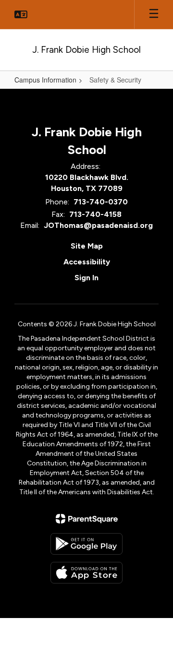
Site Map (87, 245)
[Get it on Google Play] (86, 544)
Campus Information (45, 79)
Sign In (86, 277)
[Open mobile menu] (154, 14)
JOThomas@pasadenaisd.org (98, 225)
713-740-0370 (101, 201)
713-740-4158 (95, 214)
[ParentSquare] (86, 518)
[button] (21, 14)
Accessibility (86, 261)
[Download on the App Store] (86, 572)
